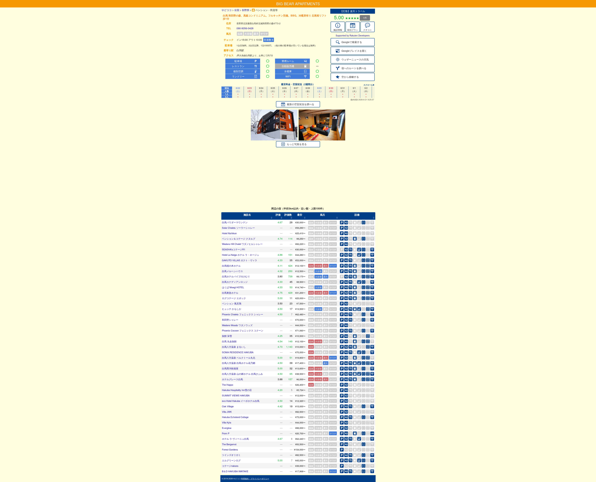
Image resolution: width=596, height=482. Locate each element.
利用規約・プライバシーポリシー (255, 478)
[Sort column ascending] (272, 218)
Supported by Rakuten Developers (353, 35)
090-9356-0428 (245, 28)
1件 (365, 18)
